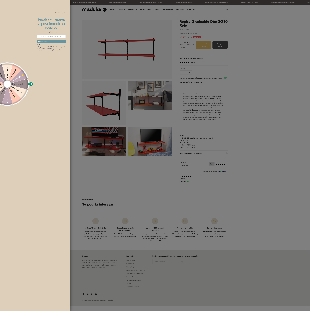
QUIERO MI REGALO (43, 41)
